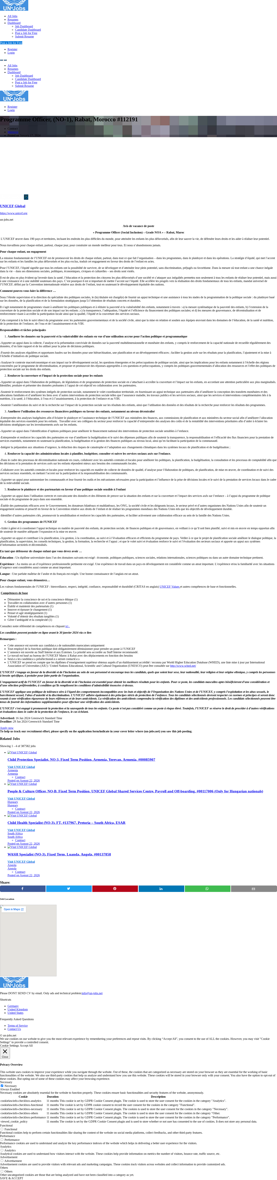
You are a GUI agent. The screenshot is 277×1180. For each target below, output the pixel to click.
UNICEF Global (12, 206)
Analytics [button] (5, 1146)
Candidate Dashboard (28, 29)
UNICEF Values (169, 586)
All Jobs (12, 16)
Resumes (13, 19)
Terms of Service (18, 1025)
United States (15, 1012)
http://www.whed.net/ (183, 665)
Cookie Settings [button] (9, 1045)
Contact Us (14, 1029)
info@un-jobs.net (92, 993)
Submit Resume (24, 36)
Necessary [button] (6, 1082)
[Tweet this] (69, 889)
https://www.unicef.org (13, 213)
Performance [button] (7, 1136)
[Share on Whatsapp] (207, 889)
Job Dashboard (24, 26)
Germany (13, 1006)
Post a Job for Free (26, 33)
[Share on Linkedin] (161, 889)
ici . (67, 626)
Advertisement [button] (8, 1157)
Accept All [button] (26, 1045)
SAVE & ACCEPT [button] (11, 1178)
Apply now (7, 728)
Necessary (11, 1085)
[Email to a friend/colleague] (254, 889)
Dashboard (14, 22)
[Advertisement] (138, 166)
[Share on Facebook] (23, 889)
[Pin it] (115, 889)
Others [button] (4, 1167)
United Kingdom (18, 1009)
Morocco (13, 132)
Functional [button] (6, 1125)
